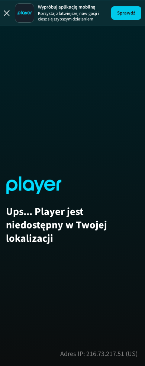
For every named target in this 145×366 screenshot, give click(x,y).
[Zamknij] (6, 13)
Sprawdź (126, 13)
